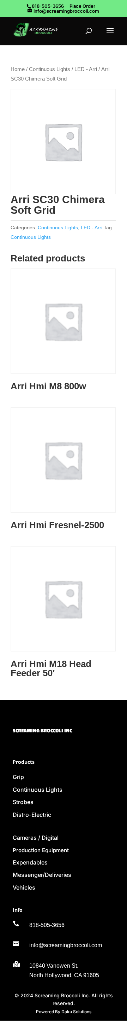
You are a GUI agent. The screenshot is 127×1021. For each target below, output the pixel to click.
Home (18, 69)
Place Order (82, 6)
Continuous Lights (49, 69)
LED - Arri (85, 69)
